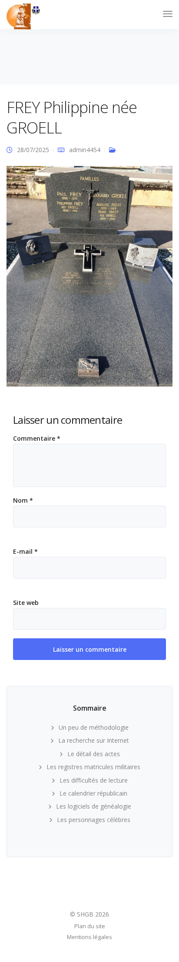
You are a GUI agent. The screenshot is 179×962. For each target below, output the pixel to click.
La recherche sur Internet (93, 740)
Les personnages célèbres (93, 820)
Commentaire (36, 439)
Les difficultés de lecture (94, 780)
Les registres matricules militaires (93, 767)
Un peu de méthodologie (94, 727)
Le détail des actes (93, 754)
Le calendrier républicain (93, 793)
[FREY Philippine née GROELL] (89, 280)
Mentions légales (89, 937)
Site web (26, 603)
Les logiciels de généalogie (93, 806)
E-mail (25, 552)
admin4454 (84, 150)
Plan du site (89, 926)
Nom (23, 500)
